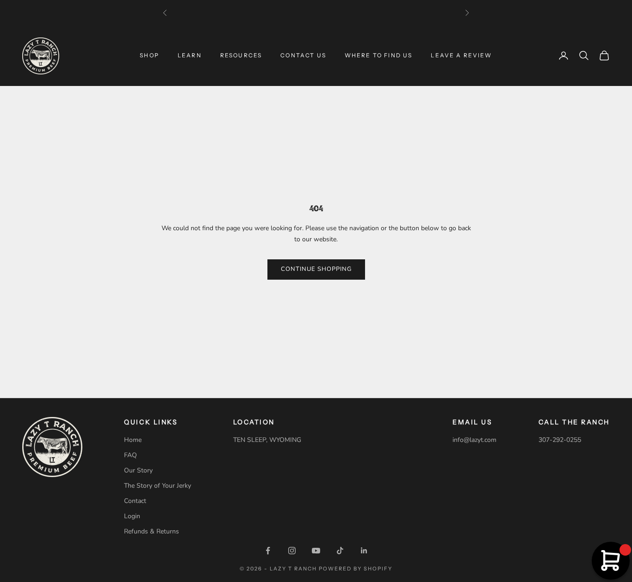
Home (133, 439)
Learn (190, 55)
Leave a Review (461, 55)
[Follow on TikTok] (340, 550)
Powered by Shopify (355, 568)
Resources (241, 55)
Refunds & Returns (151, 531)
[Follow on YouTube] (316, 550)
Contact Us (303, 55)
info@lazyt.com (474, 439)
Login (132, 516)
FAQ (130, 455)
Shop (149, 55)
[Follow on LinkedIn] (364, 550)
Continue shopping (316, 269)
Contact (135, 500)
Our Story (138, 470)
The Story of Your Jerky (157, 485)
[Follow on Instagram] (292, 550)
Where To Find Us (379, 55)
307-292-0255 (560, 439)
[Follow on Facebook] (268, 550)
